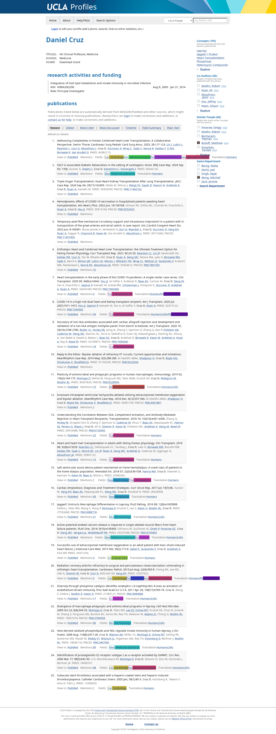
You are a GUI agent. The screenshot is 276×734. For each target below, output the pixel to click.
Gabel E (135, 549)
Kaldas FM (63, 257)
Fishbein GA (171, 330)
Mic (120, 517)
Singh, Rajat (209, 173)
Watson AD (116, 634)
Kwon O (142, 508)
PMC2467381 (101, 642)
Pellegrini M (168, 378)
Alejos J (78, 426)
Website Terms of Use (182, 718)
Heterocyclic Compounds (212, 65)
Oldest (70, 128)
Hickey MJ (99, 330)
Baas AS (143, 281)
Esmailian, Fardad (209, 149)
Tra (120, 294)
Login (54, 29)
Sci (142, 537)
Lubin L (177, 144)
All (126, 387)
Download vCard (70, 62)
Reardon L (63, 148)
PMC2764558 (97, 618)
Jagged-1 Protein (207, 54)
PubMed (73, 157)
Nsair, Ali (209, 90)
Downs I (87, 169)
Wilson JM (84, 261)
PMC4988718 (89, 512)
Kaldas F (160, 148)
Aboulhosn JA (102, 265)
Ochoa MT (141, 610)
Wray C (127, 148)
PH (170, 294)
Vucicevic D (114, 148)
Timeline (130, 128)
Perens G (67, 426)
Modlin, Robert (213, 86)
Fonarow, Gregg (214, 127)
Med (120, 173)
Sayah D (147, 185)
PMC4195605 (149, 532)
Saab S (137, 148)
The (140, 480)
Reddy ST (94, 638)
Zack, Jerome (209, 181)
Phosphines (204, 61)
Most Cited (87, 128)
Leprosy (202, 50)
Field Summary (151, 128)
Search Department (212, 186)
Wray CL (138, 261)
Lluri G (75, 148)
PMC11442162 (133, 189)
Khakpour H (147, 358)
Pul (166, 157)
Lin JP (156, 253)
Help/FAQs (83, 20)
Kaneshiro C (111, 169)
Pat (135, 578)
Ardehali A (172, 185)
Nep (118, 480)
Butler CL (85, 330)
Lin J (169, 144)
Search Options (106, 20)
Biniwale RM (172, 257)
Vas (195, 157)
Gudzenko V (166, 261)
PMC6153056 (97, 430)
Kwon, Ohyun (212, 106)
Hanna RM (149, 471)
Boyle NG (171, 358)
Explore (205, 69)
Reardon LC (144, 253)
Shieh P (154, 528)
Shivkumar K (65, 362)
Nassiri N (159, 185)
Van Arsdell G (80, 152)
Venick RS (86, 265)
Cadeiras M (64, 334)
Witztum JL (107, 638)
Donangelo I (128, 169)
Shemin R (108, 426)
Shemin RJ (72, 573)
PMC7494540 (120, 341)
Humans (231, 157)
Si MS (170, 148)
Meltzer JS (151, 261)
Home (53, 20)
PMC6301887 (153, 402)
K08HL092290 (65, 87)
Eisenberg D (152, 638)
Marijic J (109, 261)
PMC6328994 (111, 382)
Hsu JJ (81, 209)
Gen (137, 157)
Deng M (179, 281)
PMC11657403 (66, 237)
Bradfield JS (81, 362)
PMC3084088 (135, 594)
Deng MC (133, 257)
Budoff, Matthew (214, 143)
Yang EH (173, 229)
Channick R (88, 233)
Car (114, 157)
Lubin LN (97, 261)
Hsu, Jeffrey (211, 101)
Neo (119, 496)
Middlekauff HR (97, 532)
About (66, 20)
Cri (117, 558)
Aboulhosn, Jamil (208, 96)
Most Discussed (109, 128)
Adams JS (150, 614)
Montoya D (83, 378)
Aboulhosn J (88, 148)
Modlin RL (63, 382)
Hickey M (62, 422)
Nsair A (71, 189)
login (127, 116)
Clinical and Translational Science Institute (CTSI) (116, 710)
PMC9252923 (126, 209)
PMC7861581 (152, 265)
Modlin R (76, 594)
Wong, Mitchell (210, 177)
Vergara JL (80, 532)
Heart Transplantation (210, 58)
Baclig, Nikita (209, 165)
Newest (55, 128)
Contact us (151, 724)
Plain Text (173, 128)
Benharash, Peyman (209, 137)
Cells (165, 314)
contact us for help (60, 119)
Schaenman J (130, 285)
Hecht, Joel (208, 169)
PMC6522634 (130, 362)
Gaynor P (86, 285)
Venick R (148, 148)
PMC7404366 (111, 289)
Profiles (83, 7)
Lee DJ (130, 610)
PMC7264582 (75, 309)
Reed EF (73, 341)
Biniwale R (63, 152)
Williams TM (123, 261)
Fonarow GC (168, 528)
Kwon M (101, 233)
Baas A (87, 475)
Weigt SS (134, 185)
